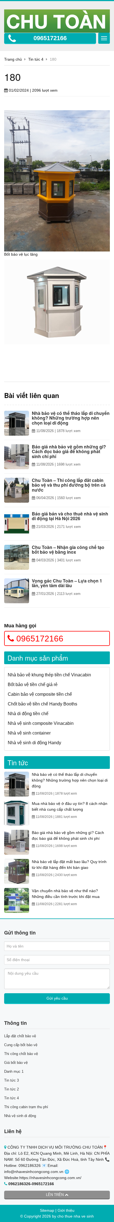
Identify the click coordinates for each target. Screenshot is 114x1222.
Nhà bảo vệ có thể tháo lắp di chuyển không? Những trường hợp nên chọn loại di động (70, 780)
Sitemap (47, 1210)
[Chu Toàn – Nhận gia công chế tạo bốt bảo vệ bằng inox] (16, 557)
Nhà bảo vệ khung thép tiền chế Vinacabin (49, 674)
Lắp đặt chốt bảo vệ (20, 1036)
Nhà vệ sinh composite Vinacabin (41, 723)
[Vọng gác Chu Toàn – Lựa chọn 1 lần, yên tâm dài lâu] (16, 590)
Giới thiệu (66, 1210)
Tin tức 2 (11, 1089)
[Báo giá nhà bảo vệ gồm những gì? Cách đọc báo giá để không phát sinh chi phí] (16, 456)
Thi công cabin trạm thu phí (26, 1107)
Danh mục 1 (14, 1071)
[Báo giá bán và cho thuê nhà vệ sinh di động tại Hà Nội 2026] (16, 523)
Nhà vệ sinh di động (20, 1116)
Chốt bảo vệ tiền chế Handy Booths (42, 704)
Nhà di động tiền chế (28, 713)
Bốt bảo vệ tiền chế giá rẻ (33, 684)
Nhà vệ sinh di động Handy (34, 742)
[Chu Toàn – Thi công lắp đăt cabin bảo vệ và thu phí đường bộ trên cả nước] (16, 490)
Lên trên (55, 1195)
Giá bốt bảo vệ (16, 1063)
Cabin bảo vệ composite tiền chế (40, 694)
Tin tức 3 (11, 1080)
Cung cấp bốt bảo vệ (20, 1045)
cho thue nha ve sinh (75, 1216)
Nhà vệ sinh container (29, 733)
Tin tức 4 (11, 1098)
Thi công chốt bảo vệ (21, 1054)
